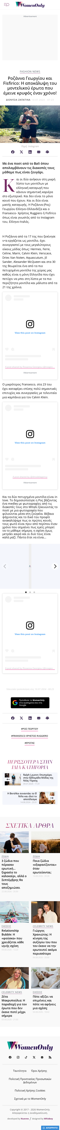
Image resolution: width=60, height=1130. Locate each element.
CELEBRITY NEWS (43, 926)
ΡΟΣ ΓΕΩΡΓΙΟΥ (30, 728)
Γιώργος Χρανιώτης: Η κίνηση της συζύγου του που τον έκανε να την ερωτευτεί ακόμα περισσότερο (45, 942)
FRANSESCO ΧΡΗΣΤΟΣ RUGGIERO (30, 735)
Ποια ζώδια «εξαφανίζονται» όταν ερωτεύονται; (44, 866)
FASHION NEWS (30, 71)
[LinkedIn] (30, 152)
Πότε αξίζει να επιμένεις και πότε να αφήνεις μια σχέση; (44, 1002)
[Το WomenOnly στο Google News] (42, 1057)
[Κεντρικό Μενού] (6, 5)
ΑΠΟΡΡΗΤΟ (52, 1127)
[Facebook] (13, 152)
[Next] (54, 566)
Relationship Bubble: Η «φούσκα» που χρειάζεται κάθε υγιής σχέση (13, 938)
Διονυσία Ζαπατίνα (18, 99)
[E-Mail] (39, 152)
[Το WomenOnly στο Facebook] (10, 1057)
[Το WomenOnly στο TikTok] (26, 1057)
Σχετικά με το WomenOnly (30, 1098)
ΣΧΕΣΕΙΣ (6, 926)
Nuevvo (25, 1118)
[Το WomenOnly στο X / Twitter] (34, 1057)
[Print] (47, 152)
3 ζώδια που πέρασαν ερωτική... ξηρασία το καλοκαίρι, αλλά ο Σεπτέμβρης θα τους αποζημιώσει (14, 874)
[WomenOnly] (30, 5)
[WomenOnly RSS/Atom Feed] (50, 1057)
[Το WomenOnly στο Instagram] (18, 1057)
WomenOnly (30, 1046)
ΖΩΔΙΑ (5, 856)
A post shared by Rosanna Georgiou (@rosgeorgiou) (32, 367)
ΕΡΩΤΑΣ (30, 742)
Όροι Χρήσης (39, 1071)
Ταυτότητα (19, 1071)
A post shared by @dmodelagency (30, 476)
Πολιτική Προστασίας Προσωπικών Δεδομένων (30, 1080)
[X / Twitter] (21, 152)
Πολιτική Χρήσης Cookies (30, 1090)
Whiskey (48, 1118)
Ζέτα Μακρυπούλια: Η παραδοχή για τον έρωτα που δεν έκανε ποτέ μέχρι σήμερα (14, 1006)
